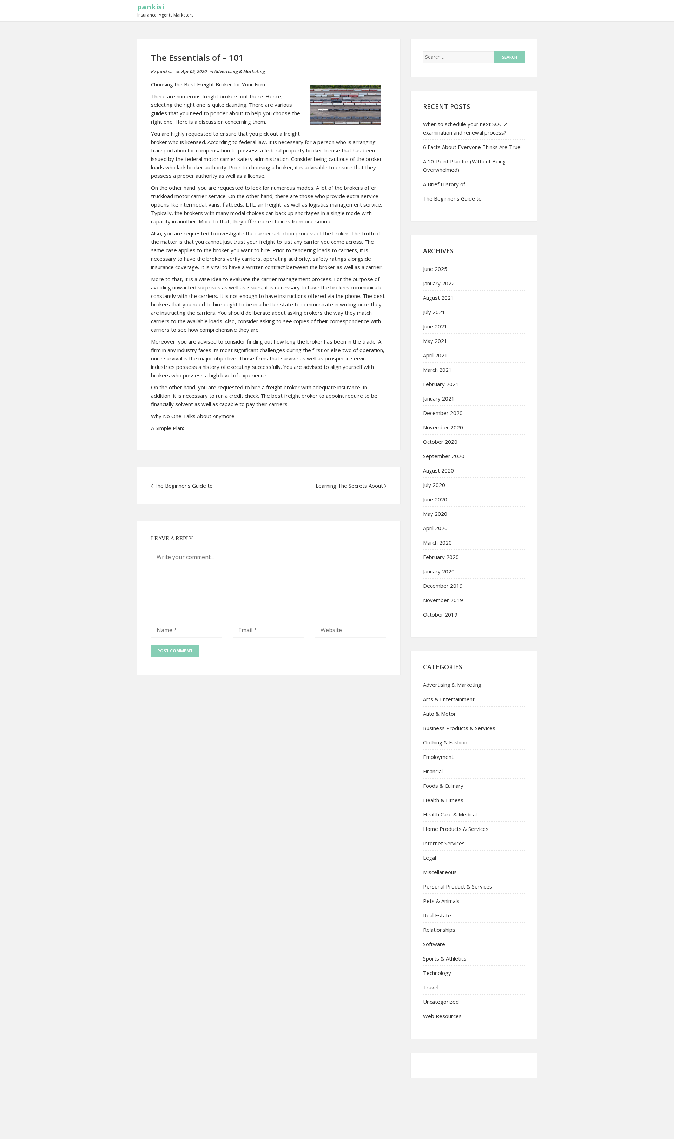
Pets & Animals (441, 900)
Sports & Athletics (445, 958)
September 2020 (443, 456)
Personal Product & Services (457, 886)
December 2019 (443, 585)
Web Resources (442, 1016)
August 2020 (438, 470)
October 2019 (440, 614)
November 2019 (443, 600)
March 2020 (437, 542)
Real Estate (437, 915)
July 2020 (434, 484)
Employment (438, 756)
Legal (429, 857)
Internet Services (444, 843)
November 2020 (443, 427)
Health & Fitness (443, 799)
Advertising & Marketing (239, 71)
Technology (437, 972)
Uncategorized (441, 1001)
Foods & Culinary (443, 785)
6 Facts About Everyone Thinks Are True (472, 146)
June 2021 (435, 326)
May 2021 (435, 340)
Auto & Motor (439, 713)
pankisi (150, 7)
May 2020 (435, 513)
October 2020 (440, 441)
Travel (430, 987)
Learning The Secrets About (349, 485)
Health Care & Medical (450, 814)
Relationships (439, 929)
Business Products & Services (459, 727)
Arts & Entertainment (449, 699)
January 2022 (439, 283)
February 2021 (441, 384)
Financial (433, 771)
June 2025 (435, 268)
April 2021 (435, 355)
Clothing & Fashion (445, 742)
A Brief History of (444, 184)
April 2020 (435, 528)
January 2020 (439, 571)
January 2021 (439, 398)
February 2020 (441, 556)
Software (434, 944)
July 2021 (434, 311)
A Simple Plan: (167, 427)
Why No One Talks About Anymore (192, 415)
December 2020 (443, 412)
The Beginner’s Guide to (183, 485)
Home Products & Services (456, 828)
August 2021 (438, 297)
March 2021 (437, 369)
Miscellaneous (440, 872)
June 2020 (435, 499)
